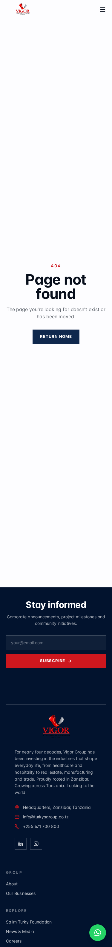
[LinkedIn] (21, 844)
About (12, 883)
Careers (14, 940)
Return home (56, 336)
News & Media (20, 931)
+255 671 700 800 (41, 826)
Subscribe (52, 660)
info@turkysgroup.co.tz (45, 816)
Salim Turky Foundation (28, 921)
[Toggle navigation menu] (102, 9)
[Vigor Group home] (49, 9)
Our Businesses (21, 893)
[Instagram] (36, 844)
